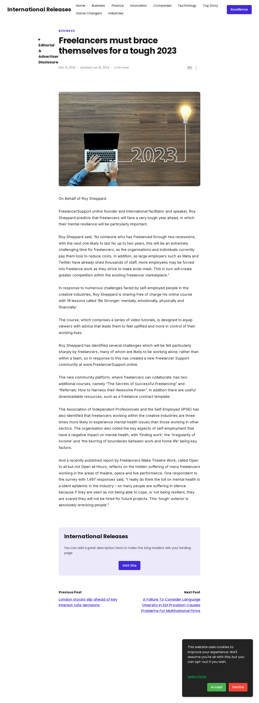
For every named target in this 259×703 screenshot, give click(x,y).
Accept (216, 687)
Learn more (197, 676)
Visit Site (129, 565)
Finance (117, 5)
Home (80, 5)
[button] (196, 68)
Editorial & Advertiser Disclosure (45, 54)
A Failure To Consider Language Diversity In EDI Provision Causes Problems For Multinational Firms (170, 605)
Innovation (138, 5)
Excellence (239, 9)
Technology (187, 5)
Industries (115, 13)
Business (98, 5)
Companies (162, 5)
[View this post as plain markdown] (190, 68)
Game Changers (89, 13)
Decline (238, 687)
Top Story (210, 5)
